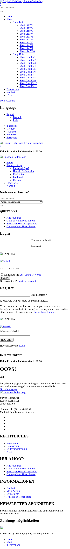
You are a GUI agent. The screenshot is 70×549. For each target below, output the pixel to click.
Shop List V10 (27, 51)
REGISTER (6, 340)
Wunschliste (13, 493)
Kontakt (11, 92)
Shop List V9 (26, 48)
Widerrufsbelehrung (17, 449)
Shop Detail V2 (28, 60)
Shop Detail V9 (28, 80)
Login (22, 345)
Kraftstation (19, 174)
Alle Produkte (14, 217)
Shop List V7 (26, 42)
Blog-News (12, 183)
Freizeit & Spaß (21, 168)
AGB (9, 451)
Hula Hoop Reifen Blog (19, 496)
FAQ (9, 95)
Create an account (26, 281)
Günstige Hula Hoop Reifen (21, 226)
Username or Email (42, 240)
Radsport (17, 180)
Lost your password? (30, 274)
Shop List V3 (26, 30)
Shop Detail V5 (28, 68)
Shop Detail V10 (28, 83)
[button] (0, 146)
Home (10, 16)
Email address (39, 294)
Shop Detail (19, 54)
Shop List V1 (26, 25)
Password (37, 246)
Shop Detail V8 (28, 77)
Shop (9, 19)
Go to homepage (8, 389)
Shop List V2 (26, 27)
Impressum (12, 443)
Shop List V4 (26, 33)
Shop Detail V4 (28, 65)
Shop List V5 (26, 36)
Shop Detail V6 (28, 71)
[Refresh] (5, 261)
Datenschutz (13, 89)
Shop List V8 (26, 45)
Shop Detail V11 (28, 86)
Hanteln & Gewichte (23, 171)
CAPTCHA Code (9, 268)
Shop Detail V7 (28, 74)
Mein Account (7, 100)
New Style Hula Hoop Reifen (22, 223)
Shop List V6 (26, 39)
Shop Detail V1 (28, 57)
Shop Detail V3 (28, 63)
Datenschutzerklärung (44, 312)
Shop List (18, 22)
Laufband (18, 177)
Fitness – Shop (14, 165)
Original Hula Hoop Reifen (21, 220)
